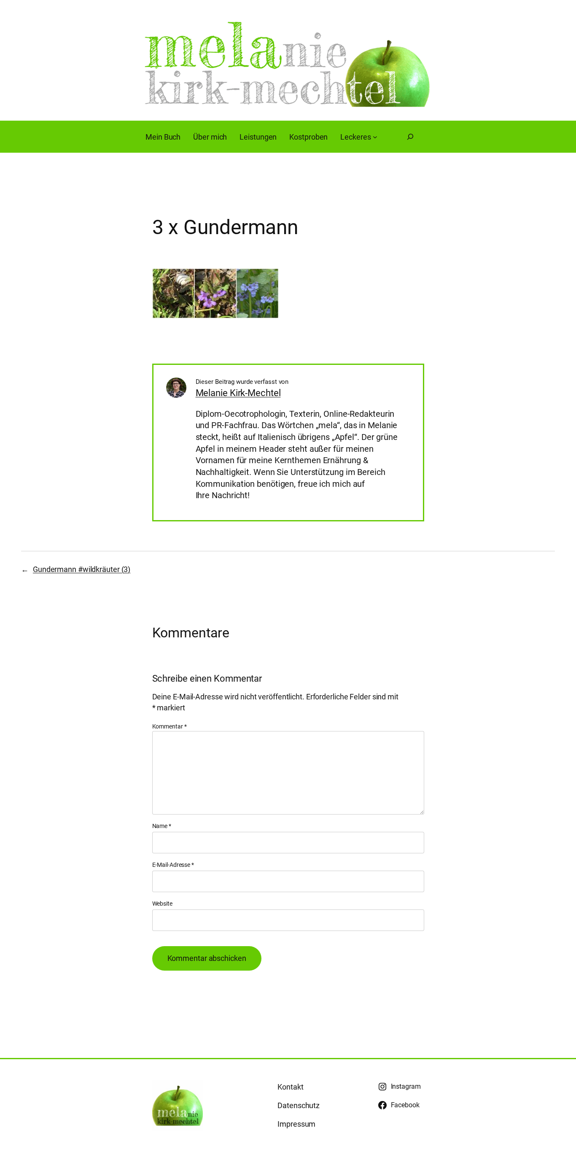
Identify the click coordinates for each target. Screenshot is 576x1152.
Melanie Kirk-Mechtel (238, 393)
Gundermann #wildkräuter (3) (81, 569)
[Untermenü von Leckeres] (375, 137)
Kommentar (169, 726)
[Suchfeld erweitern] (410, 136)
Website (162, 903)
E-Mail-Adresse (173, 864)
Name (161, 826)
